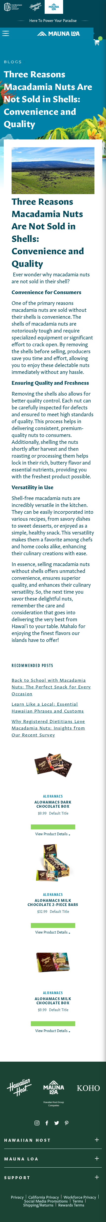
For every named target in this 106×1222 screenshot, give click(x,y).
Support (17, 1178)
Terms (77, 1201)
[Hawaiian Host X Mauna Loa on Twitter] (56, 1122)
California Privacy (43, 1197)
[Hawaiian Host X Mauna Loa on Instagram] (37, 1122)
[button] (5, 33)
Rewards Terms (71, 1204)
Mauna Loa (21, 1160)
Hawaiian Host (27, 1141)
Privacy (17, 1197)
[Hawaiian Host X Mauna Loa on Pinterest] (66, 1122)
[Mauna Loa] (53, 1087)
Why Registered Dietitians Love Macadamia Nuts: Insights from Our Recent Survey (48, 727)
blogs (13, 62)
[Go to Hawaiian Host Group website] (13, 6)
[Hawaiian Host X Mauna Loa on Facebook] (46, 1122)
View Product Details (53, 833)
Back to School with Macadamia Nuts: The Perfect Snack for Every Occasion (51, 686)
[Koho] (88, 1087)
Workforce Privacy (80, 1197)
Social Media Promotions (46, 1201)
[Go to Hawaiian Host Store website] (35, 7)
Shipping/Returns (38, 1204)
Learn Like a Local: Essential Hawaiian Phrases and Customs (48, 706)
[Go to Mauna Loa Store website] (53, 7)
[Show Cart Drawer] (99, 33)
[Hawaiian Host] (19, 1087)
